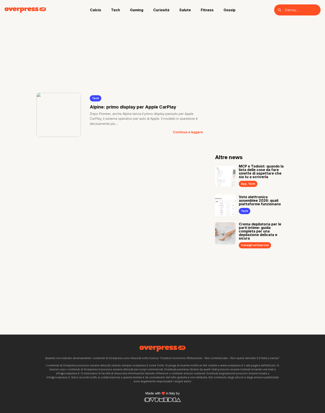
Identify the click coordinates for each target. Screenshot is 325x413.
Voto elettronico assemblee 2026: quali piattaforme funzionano (260, 200)
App (244, 183)
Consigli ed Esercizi (255, 245)
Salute (185, 10)
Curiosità (161, 10)
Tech (115, 10)
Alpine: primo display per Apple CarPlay (133, 107)
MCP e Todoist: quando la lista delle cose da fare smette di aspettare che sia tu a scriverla (261, 171)
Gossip (229, 10)
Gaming (136, 10)
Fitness (207, 10)
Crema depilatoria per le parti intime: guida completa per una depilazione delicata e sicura (260, 231)
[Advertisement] (162, 53)
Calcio (95, 10)
